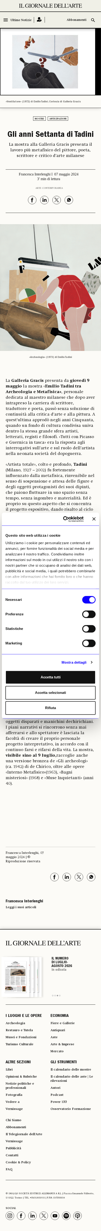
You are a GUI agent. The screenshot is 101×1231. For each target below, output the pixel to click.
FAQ (9, 1169)
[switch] (89, 614)
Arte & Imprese (62, 1044)
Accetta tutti (51, 677)
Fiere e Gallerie (62, 1023)
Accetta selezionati (50, 693)
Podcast (56, 1095)
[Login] (39, 20)
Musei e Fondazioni (21, 1037)
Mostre (39, 119)
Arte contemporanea (49, 188)
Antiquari (57, 1030)
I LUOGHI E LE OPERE (24, 1016)
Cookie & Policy (18, 1162)
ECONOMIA (59, 1016)
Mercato (57, 1051)
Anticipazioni (57, 119)
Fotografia (14, 1095)
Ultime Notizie (21, 20)
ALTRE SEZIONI (18, 1062)
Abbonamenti (76, 20)
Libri (9, 1069)
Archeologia (15, 1023)
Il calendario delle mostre (70, 1069)
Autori (55, 1088)
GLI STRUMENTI (63, 1062)
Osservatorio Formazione (70, 1109)
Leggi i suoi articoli (21, 907)
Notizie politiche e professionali (20, 1086)
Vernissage (14, 1109)
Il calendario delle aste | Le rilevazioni (71, 1078)
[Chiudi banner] (94, 519)
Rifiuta (50, 708)
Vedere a (12, 1102)
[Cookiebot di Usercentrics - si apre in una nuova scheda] (63, 519)
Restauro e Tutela (19, 1030)
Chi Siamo (13, 1120)
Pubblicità (13, 1148)
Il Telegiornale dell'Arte (24, 1134)
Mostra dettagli (74, 662)
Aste (54, 1037)
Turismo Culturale (19, 1044)
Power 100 (58, 1102)
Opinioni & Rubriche (21, 1076)
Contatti (12, 1155)
